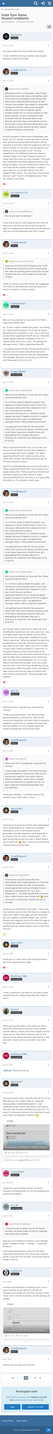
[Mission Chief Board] (3, 3)
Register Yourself (35, 1407)
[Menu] (49, 3)
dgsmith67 (24, 1160)
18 (35, 1378)
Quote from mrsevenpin (20, 1224)
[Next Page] (39, 1378)
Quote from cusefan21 (19, 89)
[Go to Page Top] (49, 1430)
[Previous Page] (13, 1378)
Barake (8, 1070)
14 (26, 1378)
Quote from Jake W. (17, 759)
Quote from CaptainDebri (20, 390)
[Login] (42, 3)
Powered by (26, 1430)
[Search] (36, 3)
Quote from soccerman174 (21, 261)
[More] (48, 45)
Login (12, 1407)
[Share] (49, 27)
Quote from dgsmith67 (19, 875)
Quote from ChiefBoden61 (21, 211)
